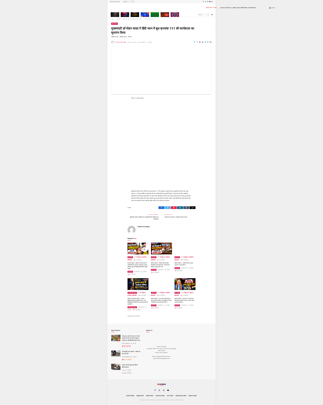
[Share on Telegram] (205, 42)
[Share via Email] (210, 42)
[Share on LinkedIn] (202, 42)
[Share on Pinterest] (200, 42)
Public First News (121, 42)
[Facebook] (114, 102)
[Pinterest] (114, 115)
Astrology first (181, 395)
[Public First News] (156, 7)
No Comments (142, 42)
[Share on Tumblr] (208, 42)
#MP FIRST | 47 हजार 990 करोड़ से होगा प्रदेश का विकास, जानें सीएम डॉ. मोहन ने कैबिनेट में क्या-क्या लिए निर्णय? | (161, 300)
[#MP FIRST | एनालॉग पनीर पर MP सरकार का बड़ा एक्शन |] (185, 248)
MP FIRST (114, 23)
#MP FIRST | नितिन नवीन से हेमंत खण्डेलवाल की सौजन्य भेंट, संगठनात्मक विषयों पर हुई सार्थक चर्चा (160, 265)
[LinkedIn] (114, 111)
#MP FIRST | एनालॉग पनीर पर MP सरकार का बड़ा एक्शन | (184, 264)
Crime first (140, 395)
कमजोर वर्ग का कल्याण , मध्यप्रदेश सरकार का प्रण (176, 217)
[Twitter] (114, 106)
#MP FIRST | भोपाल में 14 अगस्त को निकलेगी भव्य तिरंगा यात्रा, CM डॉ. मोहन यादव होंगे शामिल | (184, 300)
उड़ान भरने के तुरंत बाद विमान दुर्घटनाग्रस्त (130, 366)
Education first (132, 292)
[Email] (114, 119)
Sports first (193, 395)
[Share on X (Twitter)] (197, 42)
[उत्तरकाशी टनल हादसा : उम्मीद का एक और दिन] (115, 353)
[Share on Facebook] (194, 42)
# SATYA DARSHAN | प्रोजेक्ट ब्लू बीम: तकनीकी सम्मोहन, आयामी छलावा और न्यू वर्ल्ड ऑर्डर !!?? (239, 7)
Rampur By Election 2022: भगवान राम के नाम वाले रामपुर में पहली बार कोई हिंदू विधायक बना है (131, 338)
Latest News (130, 395)
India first (150, 395)
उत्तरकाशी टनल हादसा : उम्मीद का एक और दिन (131, 352)
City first (170, 395)
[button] (212, 14)
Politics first (160, 395)
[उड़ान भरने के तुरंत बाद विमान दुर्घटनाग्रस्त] (115, 367)
